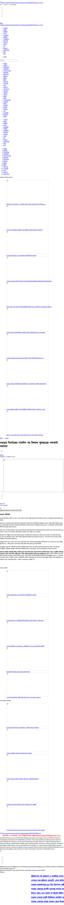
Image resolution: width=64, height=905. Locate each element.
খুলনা (4, 85)
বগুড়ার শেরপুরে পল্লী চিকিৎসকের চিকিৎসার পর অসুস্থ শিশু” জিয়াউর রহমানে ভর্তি (26, 384)
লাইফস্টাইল (6, 50)
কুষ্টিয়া (4, 80)
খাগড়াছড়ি (5, 84)
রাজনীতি (5, 32)
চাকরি (4, 45)
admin (2, 455)
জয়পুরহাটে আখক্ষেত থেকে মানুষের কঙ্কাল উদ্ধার (18, 672)
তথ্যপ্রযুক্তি (5, 35)
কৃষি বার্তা (5, 41)
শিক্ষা (4, 52)
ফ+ (1, 503)
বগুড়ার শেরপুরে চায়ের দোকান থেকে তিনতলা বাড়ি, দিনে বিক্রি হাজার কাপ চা (25, 358)
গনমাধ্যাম (5, 91)
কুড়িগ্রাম (5, 76)
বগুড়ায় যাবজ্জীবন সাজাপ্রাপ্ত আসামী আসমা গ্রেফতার (19, 753)
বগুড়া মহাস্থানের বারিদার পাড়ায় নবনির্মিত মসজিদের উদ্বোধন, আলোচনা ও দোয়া (26, 409)
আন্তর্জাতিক (6, 39)
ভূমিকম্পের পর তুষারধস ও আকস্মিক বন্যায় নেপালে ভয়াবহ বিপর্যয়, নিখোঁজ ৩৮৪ (26, 204)
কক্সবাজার (5, 73)
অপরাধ (5, 34)
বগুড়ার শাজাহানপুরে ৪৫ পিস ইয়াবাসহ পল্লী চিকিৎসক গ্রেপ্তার (21, 256)
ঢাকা (4, 111)
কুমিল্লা (4, 78)
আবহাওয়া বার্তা (7, 71)
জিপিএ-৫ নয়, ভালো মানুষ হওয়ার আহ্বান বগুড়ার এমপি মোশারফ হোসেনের (25, 435)
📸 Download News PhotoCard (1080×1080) (11, 510)
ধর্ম (4, 46)
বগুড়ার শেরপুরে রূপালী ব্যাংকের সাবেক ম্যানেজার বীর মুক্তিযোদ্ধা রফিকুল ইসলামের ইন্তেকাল (29, 281)
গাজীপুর (5, 95)
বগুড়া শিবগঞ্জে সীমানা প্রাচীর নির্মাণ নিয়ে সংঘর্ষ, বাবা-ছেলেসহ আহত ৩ (24, 697)
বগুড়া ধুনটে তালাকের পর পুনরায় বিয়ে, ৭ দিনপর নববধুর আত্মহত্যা (23, 728)
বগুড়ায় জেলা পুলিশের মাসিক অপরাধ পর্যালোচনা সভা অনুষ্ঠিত (21, 805)
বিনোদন (5, 48)
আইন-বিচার (6, 67)
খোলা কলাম (6, 89)
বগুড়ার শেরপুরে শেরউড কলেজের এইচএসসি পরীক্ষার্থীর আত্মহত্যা (23, 779)
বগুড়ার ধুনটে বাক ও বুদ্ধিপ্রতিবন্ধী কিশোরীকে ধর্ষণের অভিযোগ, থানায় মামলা (25, 621)
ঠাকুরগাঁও (5, 109)
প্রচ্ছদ (1, 23)
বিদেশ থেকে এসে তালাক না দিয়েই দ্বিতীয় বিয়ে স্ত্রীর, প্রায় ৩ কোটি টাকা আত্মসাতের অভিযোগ (29, 307)
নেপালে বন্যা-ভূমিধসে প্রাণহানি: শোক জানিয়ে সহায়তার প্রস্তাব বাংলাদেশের (24, 230)
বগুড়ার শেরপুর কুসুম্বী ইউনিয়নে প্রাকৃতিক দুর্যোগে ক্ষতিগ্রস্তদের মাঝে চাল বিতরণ (26, 332)
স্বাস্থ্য (4, 54)
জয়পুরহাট (5, 102)
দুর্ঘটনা (4, 117)
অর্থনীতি (5, 37)
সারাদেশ (5, 28)
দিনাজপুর (5, 115)
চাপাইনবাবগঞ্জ (6, 100)
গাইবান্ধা (5, 93)
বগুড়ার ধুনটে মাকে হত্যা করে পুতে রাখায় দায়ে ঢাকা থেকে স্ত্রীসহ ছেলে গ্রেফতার (26, 830)
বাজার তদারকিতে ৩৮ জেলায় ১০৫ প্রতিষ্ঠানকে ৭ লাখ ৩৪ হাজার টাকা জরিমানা (25, 646)
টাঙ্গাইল (5, 107)
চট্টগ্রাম (5, 96)
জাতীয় (4, 30)
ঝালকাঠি (5, 106)
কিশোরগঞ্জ (6, 74)
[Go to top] (0, 1)
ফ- (2, 503)
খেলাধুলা (5, 43)
